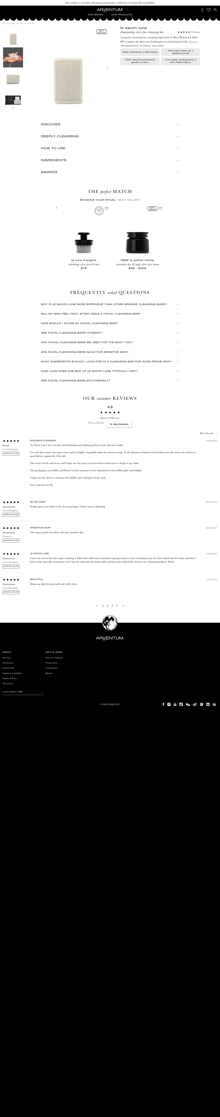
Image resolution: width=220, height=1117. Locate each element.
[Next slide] (215, 3)
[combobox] (23, 692)
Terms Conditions (54, 657)
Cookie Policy (51, 668)
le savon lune (30, 23)
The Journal (8, 683)
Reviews (49, 673)
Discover (193, 41)
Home (5, 23)
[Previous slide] (4, 3)
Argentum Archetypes (12, 673)
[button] (95, 14)
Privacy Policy (52, 663)
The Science (8, 663)
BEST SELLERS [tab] (129, 200)
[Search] (215, 10)
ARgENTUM (114, 704)
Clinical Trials (8, 668)
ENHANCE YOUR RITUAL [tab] (98, 200)
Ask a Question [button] (120, 424)
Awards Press (10, 678)
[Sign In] (202, 10)
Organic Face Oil (16, 23)
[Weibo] (194, 704)
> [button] (123, 605)
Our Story (7, 657)
